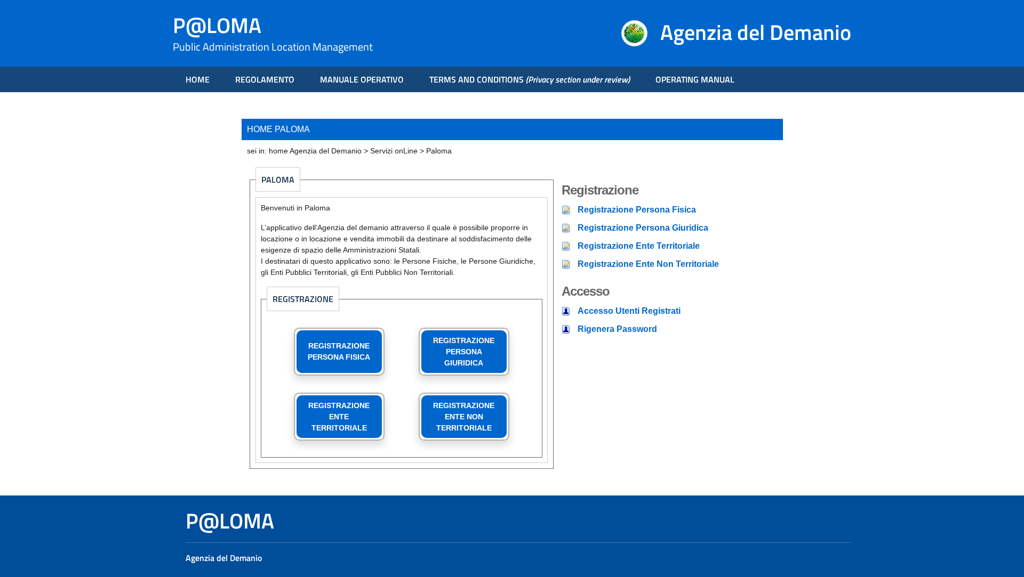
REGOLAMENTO (264, 79)
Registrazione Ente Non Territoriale (648, 264)
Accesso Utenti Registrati (629, 310)
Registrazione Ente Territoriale (639, 245)
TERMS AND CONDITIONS (529, 79)
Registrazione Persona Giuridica (643, 227)
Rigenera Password (617, 329)
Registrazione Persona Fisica (637, 209)
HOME (198, 79)
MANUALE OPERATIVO (362, 79)
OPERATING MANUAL (694, 79)
